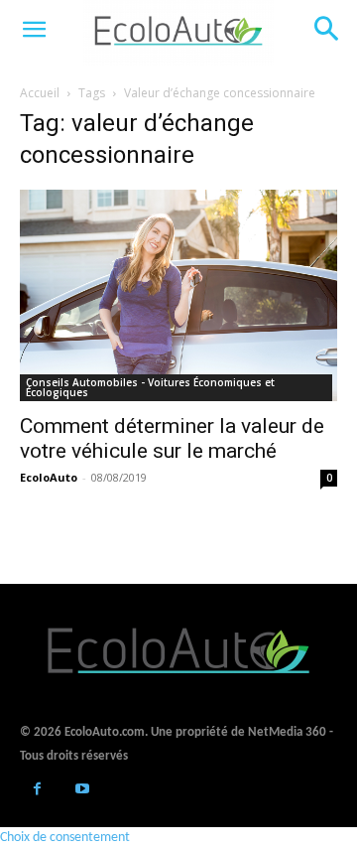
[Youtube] (81, 791)
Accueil (40, 92)
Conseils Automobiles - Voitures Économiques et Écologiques (150, 387)
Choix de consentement (65, 837)
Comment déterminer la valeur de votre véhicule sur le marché (172, 438)
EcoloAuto (48, 477)
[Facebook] (37, 791)
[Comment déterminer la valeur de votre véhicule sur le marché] (178, 295)
